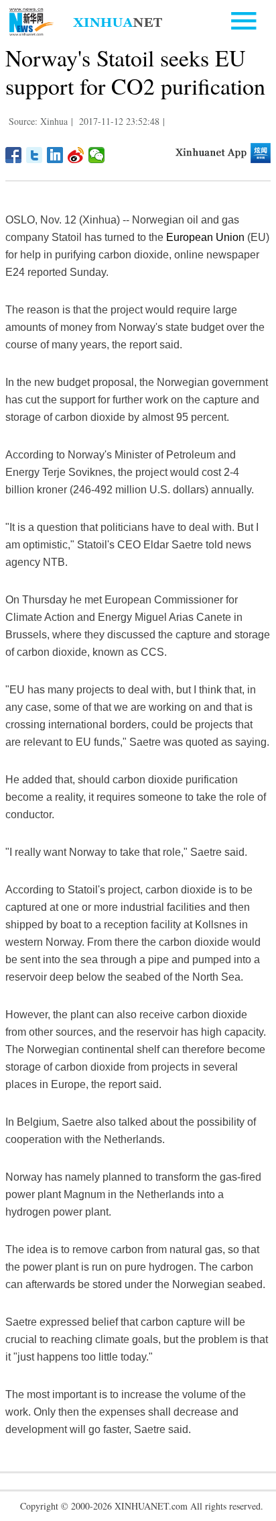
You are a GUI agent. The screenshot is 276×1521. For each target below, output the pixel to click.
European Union (205, 237)
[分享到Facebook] (13, 155)
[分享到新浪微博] (76, 155)
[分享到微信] (96, 155)
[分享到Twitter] (34, 155)
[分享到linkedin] (55, 155)
